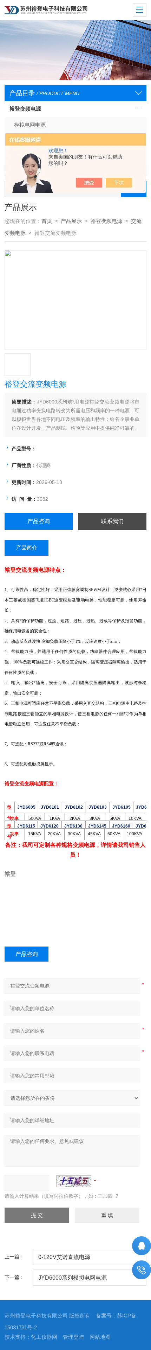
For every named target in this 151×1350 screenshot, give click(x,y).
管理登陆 (73, 1337)
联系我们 (112, 521)
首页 (46, 221)
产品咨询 (38, 521)
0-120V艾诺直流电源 (64, 1257)
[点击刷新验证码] (73, 1181)
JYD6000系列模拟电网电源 (72, 1277)
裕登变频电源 (25, 109)
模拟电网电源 (30, 125)
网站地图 (100, 1337)
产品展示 (71, 221)
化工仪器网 (44, 1337)
